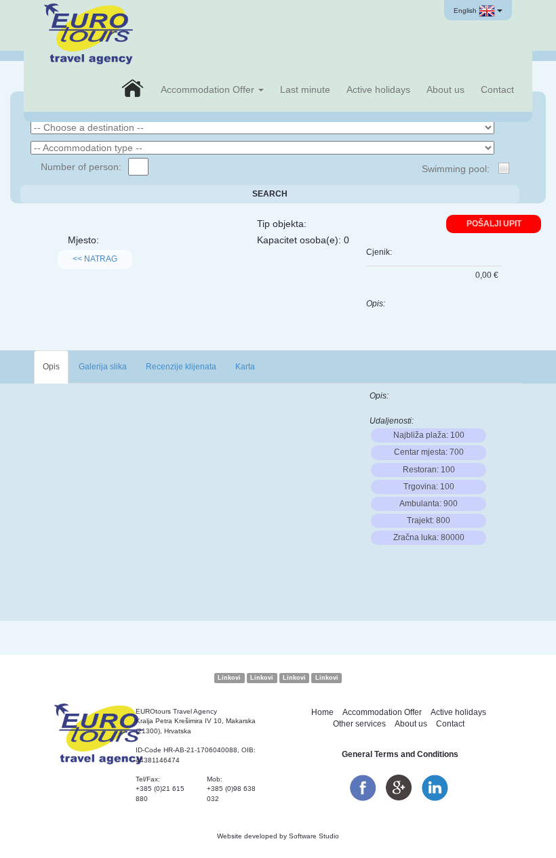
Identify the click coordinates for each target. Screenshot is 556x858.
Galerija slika (103, 366)
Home (322, 712)
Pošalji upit (493, 223)
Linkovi (229, 677)
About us (445, 89)
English (466, 10)
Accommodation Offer (209, 89)
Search (269, 194)
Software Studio (314, 836)
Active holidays (378, 89)
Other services (359, 724)
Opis (51, 366)
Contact (497, 89)
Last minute (305, 89)
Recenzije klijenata (181, 366)
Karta (245, 366)
